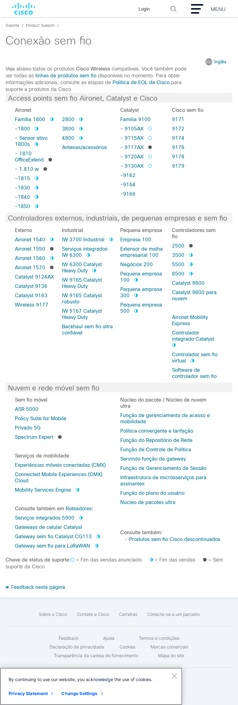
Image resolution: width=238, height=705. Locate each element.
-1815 (22, 178)
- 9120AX (131, 156)
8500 (178, 273)
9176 (178, 147)
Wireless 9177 (31, 304)
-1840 (22, 197)
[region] (91, 686)
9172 (178, 128)
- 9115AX (131, 138)
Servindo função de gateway (153, 459)
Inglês (220, 61)
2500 (178, 245)
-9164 (127, 184)
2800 (68, 119)
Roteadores (79, 508)
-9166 (127, 194)
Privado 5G (28, 427)
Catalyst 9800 (188, 283)
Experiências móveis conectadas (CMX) (60, 465)
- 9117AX (131, 147)
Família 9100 (135, 119)
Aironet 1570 (30, 267)
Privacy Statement (28, 693)
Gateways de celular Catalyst (48, 527)
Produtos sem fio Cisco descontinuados (174, 539)
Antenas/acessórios (84, 147)
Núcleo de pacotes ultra (147, 502)
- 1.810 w (27, 169)
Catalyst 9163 (31, 295)
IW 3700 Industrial (83, 239)
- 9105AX (131, 128)
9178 (178, 156)
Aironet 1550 (30, 249)
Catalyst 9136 (31, 286)
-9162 (127, 175)
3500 (178, 255)
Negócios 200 (136, 264)
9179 (178, 166)
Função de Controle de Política (155, 449)
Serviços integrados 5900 (44, 518)
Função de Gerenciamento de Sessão (163, 468)
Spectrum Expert (34, 437)
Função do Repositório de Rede (156, 440)
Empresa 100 (135, 239)
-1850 (22, 206)
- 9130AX (131, 166)
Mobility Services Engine (43, 490)
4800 (68, 138)
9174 (178, 138)
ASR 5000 (26, 409)
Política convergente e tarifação (156, 431)
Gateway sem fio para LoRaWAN (52, 545)
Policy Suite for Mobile (40, 418)
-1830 (22, 187)
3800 (68, 128)
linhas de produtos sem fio (65, 75)
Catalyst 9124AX (34, 277)
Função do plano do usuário (152, 493)
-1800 (22, 128)
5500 (178, 264)
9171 (178, 119)
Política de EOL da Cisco (141, 82)
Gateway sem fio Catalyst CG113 (53, 536)
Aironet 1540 (30, 239)
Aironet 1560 (30, 258)
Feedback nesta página (37, 587)
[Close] (174, 676)
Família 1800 (30, 119)
